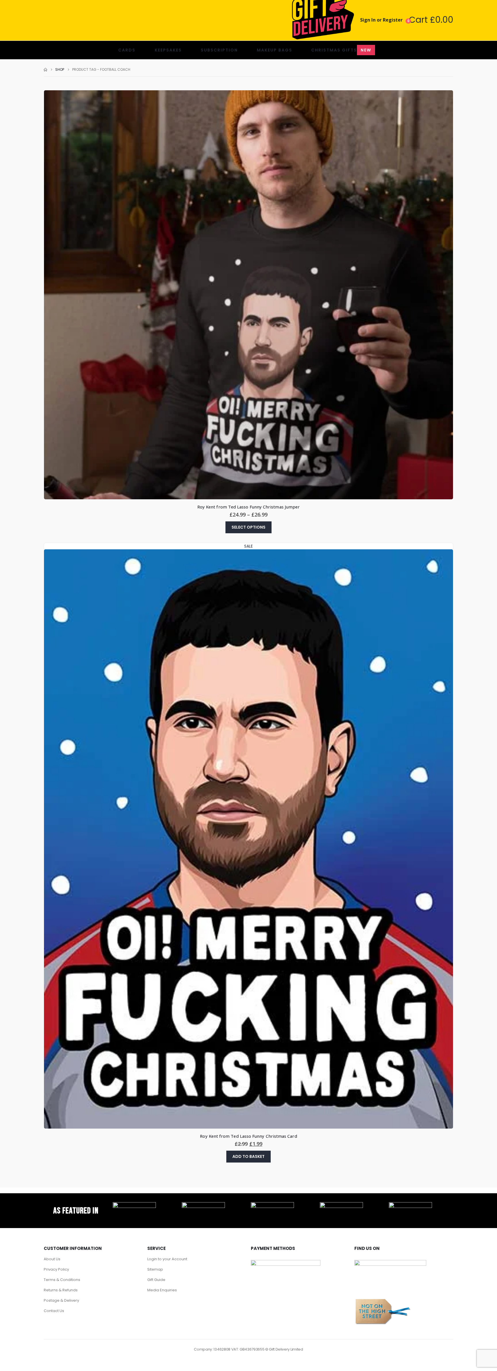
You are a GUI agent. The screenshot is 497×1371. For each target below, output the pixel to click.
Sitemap (155, 1269)
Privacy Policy (56, 1269)
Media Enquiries (162, 1290)
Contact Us (54, 1310)
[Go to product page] (248, 294)
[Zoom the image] (134, 1205)
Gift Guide (156, 1279)
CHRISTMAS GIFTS (341, 50)
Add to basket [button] (248, 1156)
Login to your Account (167, 1259)
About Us (52, 1259)
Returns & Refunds (61, 1290)
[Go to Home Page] (45, 69)
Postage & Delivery (61, 1300)
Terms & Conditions (62, 1279)
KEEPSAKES (168, 50)
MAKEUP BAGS (274, 50)
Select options (248, 527)
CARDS (126, 50)
